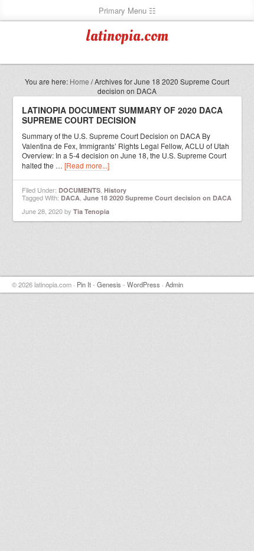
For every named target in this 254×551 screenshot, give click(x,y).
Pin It (84, 284)
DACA (70, 197)
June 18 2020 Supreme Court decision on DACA (157, 197)
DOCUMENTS (79, 190)
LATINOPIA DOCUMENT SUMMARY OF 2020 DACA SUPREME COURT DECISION (122, 115)
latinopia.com (127, 36)
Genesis (109, 284)
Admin (174, 284)
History (115, 190)
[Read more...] (86, 165)
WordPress (143, 284)
